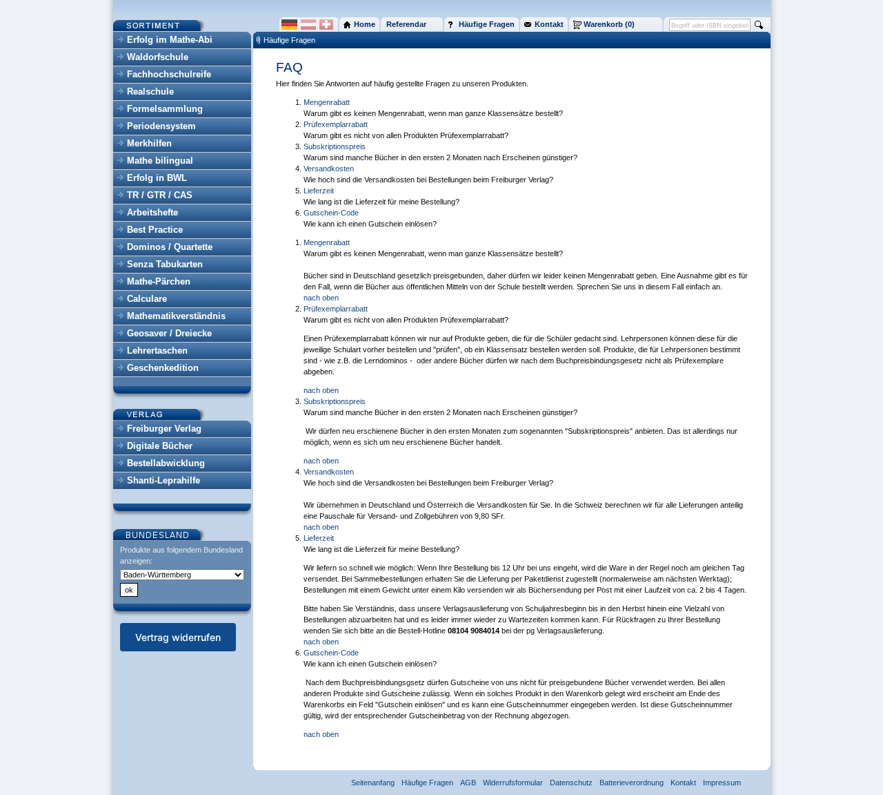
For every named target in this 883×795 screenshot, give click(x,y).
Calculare (147, 299)
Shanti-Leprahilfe (163, 480)
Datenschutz (571, 782)
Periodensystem (161, 126)
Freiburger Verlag (164, 428)
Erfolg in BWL (157, 178)
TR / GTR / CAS (159, 195)
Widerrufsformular (513, 782)
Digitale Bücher (159, 446)
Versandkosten (329, 168)
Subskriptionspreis (335, 146)
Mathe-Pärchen (158, 281)
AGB (468, 782)
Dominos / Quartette (169, 247)
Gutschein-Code (331, 213)
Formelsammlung (165, 109)
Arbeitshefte (152, 212)
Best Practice (155, 229)
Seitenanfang (373, 782)
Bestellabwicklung (166, 463)
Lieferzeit (319, 190)
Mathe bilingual (160, 160)
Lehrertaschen (157, 350)
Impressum (722, 782)
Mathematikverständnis (176, 316)
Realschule (150, 91)
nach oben (321, 298)
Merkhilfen (149, 143)
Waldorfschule (157, 57)
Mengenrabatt (327, 102)
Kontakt (683, 782)
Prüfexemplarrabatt (336, 124)
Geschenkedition (163, 368)
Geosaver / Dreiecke (169, 333)
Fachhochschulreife (169, 74)
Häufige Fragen (289, 40)
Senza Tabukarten (165, 264)
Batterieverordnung (631, 782)
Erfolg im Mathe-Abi (169, 40)
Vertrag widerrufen (178, 637)
